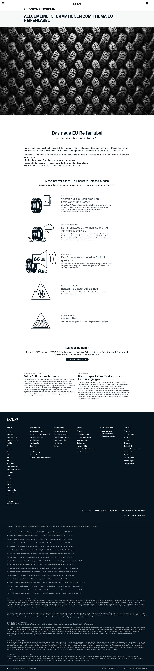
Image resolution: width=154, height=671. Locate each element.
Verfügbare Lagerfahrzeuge (40, 434)
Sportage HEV (12, 437)
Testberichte (128, 455)
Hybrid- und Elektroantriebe (40, 458)
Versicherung (35, 452)
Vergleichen (34, 440)
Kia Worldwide (86, 510)
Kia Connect (81, 452)
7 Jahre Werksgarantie (132, 449)
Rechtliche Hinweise (100, 510)
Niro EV (9, 458)
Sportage (10, 434)
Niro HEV (10, 461)
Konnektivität (82, 446)
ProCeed (10, 472)
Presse (126, 440)
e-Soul (9, 499)
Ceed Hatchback (12, 466)
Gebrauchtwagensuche (108, 436)
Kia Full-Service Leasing (62, 437)
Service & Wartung (84, 437)
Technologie (128, 446)
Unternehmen (129, 434)
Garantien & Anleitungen (86, 449)
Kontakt (56, 446)
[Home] (7, 668)
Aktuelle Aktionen (36, 431)
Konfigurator (34, 443)
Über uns (127, 431)
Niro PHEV (10, 463)
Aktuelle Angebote (60, 431)
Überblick (80, 431)
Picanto (9, 481)
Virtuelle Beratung (36, 437)
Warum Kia (34, 455)
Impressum (129, 510)
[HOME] (25, 9)
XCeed (9, 475)
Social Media (128, 452)
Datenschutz (113, 510)
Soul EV (9, 443)
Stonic (9, 431)
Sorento (9, 449)
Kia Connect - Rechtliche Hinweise (134, 515)
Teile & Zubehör (82, 440)
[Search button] (147, 3)
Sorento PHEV (12, 493)
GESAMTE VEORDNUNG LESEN (76, 359)
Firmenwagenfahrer (61, 434)
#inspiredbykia (129, 463)
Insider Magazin (140, 510)
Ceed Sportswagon (13, 469)
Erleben (127, 443)
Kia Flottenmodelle (60, 440)
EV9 (8, 455)
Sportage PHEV (12, 440)
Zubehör (33, 446)
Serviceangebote (83, 434)
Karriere (127, 437)
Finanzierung (34, 449)
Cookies (121, 510)
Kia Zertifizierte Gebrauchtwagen (106, 432)
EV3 (8, 452)
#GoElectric (58, 443)
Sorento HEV (11, 490)
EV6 (8, 446)
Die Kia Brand (129, 458)
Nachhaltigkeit (129, 461)
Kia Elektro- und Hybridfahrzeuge (13, 502)
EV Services (81, 443)
